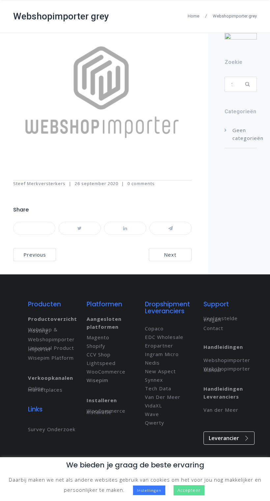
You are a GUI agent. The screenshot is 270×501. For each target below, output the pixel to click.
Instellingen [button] (149, 490)
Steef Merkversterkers (39, 183)
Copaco (154, 328)
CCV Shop (99, 354)
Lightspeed (101, 363)
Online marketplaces (45, 389)
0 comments (141, 183)
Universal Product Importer (51, 348)
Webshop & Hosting (43, 330)
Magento (98, 337)
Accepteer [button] (189, 490)
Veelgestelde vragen (220, 319)
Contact (213, 328)
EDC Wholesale (164, 337)
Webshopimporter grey (61, 16)
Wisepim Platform (51, 357)
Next (170, 254)
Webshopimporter (51, 339)
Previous (34, 254)
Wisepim (97, 380)
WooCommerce (106, 371)
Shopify (96, 346)
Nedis (152, 362)
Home (193, 16)
